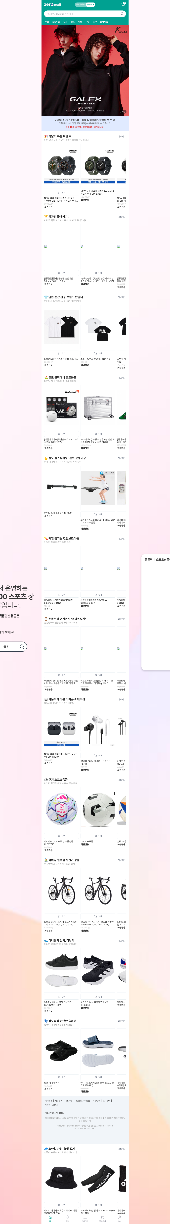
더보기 (121, 136)
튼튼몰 (90, 4)
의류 (80, 21)
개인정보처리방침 (82, 1100)
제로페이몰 (80, 4)
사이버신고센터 (51, 1105)
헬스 (65, 21)
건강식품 (56, 21)
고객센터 (106, 1100)
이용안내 (96, 1100)
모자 (95, 21)
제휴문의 (58, 1100)
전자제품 (104, 21)
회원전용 (48, 207)
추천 (47, 21)
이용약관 (68, 1100)
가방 (87, 21)
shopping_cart (61, 192)
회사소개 (48, 1100)
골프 (73, 21)
